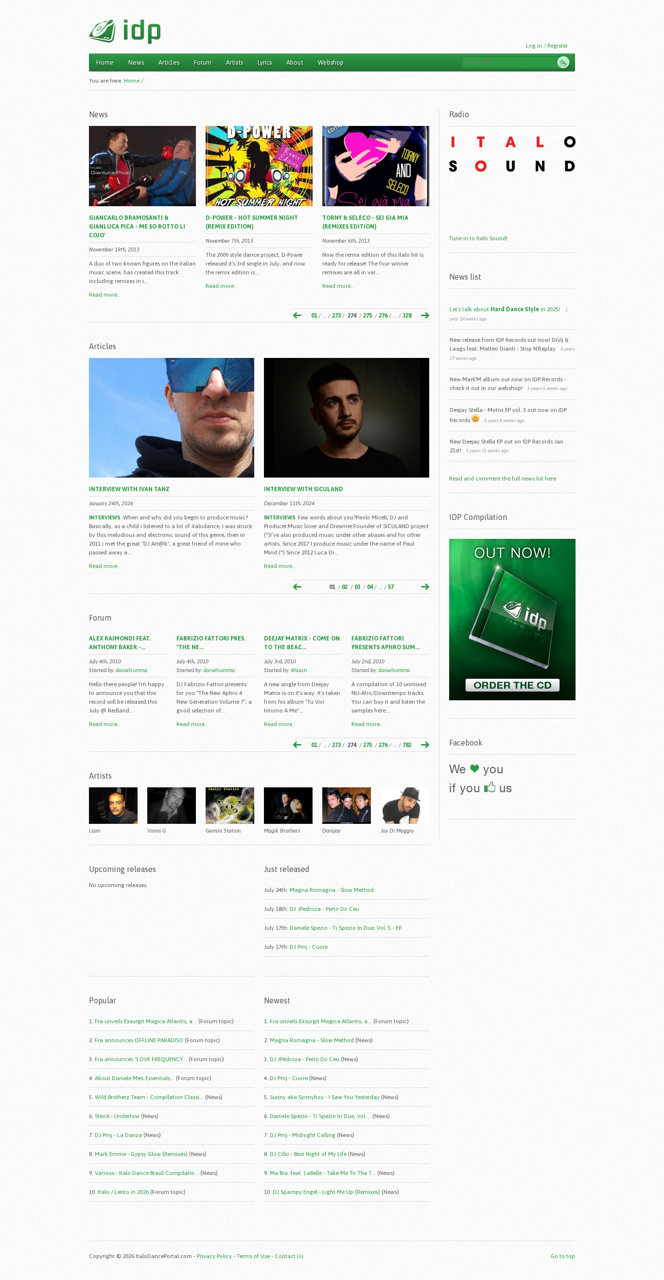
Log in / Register (547, 45)
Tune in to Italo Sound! (478, 238)
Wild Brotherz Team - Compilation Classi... (149, 1097)
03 (357, 587)
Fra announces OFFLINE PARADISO (139, 1040)
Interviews (105, 517)
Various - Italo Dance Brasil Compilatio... (147, 1173)
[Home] (124, 31)
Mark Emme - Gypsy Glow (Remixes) (141, 1154)
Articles (168, 62)
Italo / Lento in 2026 (123, 1192)
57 (391, 587)
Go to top (563, 1256)
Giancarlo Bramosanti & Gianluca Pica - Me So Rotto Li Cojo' (137, 226)
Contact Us (289, 1256)
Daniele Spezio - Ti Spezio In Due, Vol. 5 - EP (346, 927)
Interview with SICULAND (303, 489)
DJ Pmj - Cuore (309, 946)
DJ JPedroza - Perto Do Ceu (324, 909)
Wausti (299, 670)
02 (345, 587)
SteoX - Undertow (117, 1116)
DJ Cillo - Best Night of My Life (308, 1154)
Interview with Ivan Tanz (129, 489)
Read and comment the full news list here (502, 478)
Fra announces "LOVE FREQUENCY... (141, 1059)
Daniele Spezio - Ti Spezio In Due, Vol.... (320, 1116)
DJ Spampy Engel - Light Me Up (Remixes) (326, 1192)
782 (406, 745)
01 (314, 315)
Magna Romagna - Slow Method (332, 890)
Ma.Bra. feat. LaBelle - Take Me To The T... (323, 1173)
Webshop (331, 62)
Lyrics (265, 62)
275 (367, 315)
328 (406, 315)
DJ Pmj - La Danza (118, 1135)
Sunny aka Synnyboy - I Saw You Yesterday (325, 1097)
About (294, 62)
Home (105, 62)
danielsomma (131, 670)
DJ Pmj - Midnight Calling (302, 1135)
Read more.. (104, 294)
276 (383, 315)
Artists (234, 62)
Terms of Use (253, 1256)
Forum (202, 62)
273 (336, 315)
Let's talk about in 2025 (505, 309)
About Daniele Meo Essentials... (135, 1078)
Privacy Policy (214, 1256)
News (136, 62)
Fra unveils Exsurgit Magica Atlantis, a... (146, 1021)
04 (370, 587)
